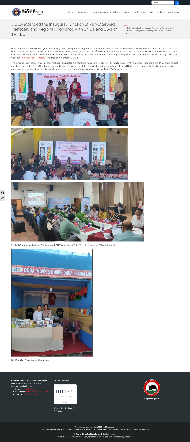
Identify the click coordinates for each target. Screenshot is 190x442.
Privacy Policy (62, 437)
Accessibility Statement (123, 437)
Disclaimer (107, 437)
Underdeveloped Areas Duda (37, 391)
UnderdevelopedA (31, 394)
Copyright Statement (92, 437)
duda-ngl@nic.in (28, 389)
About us (82, 12)
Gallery (160, 12)
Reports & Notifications (135, 12)
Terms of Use (76, 437)
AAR (152, 12)
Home (71, 12)
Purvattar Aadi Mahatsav (33, 57)
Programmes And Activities (105, 12)
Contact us (173, 12)
